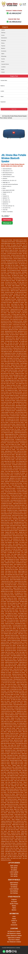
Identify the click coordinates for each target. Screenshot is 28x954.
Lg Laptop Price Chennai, (15, 833)
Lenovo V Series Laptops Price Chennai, (16, 485)
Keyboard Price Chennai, (21, 424)
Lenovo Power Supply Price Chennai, (12, 471)
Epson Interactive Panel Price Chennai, (20, 844)
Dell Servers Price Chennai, (11, 282)
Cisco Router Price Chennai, (6, 466)
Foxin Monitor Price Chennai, (21, 843)
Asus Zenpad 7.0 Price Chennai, (13, 358)
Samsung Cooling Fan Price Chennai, (8, 407)
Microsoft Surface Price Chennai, (11, 370)
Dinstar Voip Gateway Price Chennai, (12, 714)
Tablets (2, 53)
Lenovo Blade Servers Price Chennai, (9, 556)
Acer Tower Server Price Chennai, (11, 388)
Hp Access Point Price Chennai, (16, 483)
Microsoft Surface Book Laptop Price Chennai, (14, 658)
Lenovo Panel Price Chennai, (21, 459)
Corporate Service (5, 64)
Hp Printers (14, 902)
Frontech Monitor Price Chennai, (20, 814)
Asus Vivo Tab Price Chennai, (21, 534)
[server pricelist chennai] (13, 951)
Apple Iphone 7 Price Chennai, (15, 478)
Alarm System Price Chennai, (10, 750)
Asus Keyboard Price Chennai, (19, 537)
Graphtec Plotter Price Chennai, (7, 817)
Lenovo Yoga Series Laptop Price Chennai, (14, 382)
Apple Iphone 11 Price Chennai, (15, 480)
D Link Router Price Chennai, (10, 488)
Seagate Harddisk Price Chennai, (7, 589)
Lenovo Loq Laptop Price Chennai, (14, 686)
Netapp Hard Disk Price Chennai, (11, 660)
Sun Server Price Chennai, (22, 650)
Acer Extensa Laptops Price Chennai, (12, 694)
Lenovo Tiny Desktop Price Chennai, (13, 270)
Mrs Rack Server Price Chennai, (7, 452)
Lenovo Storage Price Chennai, (11, 567)
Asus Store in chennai (14, 940)
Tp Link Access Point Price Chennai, (8, 682)
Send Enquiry (7, 220)
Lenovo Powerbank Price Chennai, (20, 501)
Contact (3, 72)
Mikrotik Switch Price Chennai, (10, 757)
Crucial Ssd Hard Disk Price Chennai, (8, 711)
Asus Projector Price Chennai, (18, 535)
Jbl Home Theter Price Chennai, (11, 436)
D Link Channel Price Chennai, (10, 647)
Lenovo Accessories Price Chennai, (8, 300)
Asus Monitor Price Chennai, (12, 510)
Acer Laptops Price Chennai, (6, 317)
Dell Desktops (14, 885)
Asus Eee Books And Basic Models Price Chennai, (17, 360)
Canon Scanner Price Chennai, (11, 557)
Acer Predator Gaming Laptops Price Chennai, (16, 691)
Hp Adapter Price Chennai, (19, 294)
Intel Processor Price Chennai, (7, 667)
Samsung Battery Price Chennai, (18, 305)
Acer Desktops (14, 893)
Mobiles (14, 906)
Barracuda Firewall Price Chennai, (16, 760)
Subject (2, 96)
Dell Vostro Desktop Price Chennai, (8, 280)
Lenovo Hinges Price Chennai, (21, 463)
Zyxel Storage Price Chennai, (6, 768)
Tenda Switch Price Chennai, (10, 851)
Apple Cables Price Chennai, (21, 454)
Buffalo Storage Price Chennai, (21, 767)
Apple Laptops (14, 866)
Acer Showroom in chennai (14, 942)
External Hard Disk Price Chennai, (20, 721)
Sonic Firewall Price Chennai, (14, 605)
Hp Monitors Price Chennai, (6, 324)
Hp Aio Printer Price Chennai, (21, 608)
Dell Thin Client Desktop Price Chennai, (12, 773)
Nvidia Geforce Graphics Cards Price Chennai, (14, 423)
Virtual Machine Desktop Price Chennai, (9, 598)
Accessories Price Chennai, (6, 287)
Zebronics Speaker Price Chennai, (7, 412)
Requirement (3, 102)
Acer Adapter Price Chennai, (21, 300)
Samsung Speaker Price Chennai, (19, 606)
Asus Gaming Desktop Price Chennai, (20, 351)
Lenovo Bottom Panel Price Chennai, (20, 468)
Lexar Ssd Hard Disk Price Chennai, (16, 446)
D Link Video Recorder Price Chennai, (19, 625)
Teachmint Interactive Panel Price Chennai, (10, 846)
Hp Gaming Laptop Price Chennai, (11, 586)
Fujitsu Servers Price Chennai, (11, 828)
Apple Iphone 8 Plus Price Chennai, (12, 569)
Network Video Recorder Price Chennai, (19, 738)
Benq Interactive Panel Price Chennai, (14, 779)
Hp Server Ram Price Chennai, (20, 427)
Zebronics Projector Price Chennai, (11, 724)
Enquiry (2, 69)
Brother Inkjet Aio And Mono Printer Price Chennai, (14, 516)
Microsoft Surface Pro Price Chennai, (17, 382)
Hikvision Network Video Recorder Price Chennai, (10, 746)
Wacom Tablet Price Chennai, (6, 657)
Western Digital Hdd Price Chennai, (8, 439)
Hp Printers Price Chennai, (20, 346)
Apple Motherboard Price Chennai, (8, 456)
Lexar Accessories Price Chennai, (13, 442)
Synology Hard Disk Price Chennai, (15, 731)
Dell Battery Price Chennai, (15, 289)
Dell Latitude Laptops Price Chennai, (14, 272)
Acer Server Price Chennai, (10, 400)
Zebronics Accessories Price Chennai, (19, 425)
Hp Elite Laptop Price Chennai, (21, 709)
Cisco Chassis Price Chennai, (11, 664)
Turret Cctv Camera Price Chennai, (16, 741)
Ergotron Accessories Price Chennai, (8, 628)
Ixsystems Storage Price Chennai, (19, 765)
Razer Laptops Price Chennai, (14, 831)
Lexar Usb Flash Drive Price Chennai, (8, 441)
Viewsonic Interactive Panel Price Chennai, (14, 783)
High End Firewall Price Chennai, (13, 601)
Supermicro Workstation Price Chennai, (8, 821)
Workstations (4, 37)
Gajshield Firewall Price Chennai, (17, 762)
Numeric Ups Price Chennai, (20, 505)
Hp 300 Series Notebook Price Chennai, (15, 512)
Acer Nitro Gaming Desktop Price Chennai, (13, 697)
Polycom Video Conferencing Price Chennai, (10, 545)
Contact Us (14, 921)
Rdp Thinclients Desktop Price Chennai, (14, 448)
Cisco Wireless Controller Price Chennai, (19, 464)
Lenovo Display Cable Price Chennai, (8, 461)
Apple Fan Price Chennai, (22, 451)
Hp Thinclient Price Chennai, (18, 550)
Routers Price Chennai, (14, 733)
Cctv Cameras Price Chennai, (7, 726)
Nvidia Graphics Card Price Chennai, (20, 240)
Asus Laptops (14, 874)
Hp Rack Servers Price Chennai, (19, 324)
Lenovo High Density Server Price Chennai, (14, 372)
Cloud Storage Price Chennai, (11, 613)
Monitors (3, 48)
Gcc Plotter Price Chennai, (19, 817)
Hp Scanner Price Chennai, (6, 327)
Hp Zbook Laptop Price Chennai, (16, 689)
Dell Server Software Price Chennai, (20, 258)
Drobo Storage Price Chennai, (18, 768)
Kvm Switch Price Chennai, (22, 665)
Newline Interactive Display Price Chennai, (14, 786)
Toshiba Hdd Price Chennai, (15, 753)
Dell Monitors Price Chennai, (18, 275)
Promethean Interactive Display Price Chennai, (14, 789)
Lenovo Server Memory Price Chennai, (13, 444)
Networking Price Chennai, (22, 711)
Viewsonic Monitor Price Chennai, (20, 581)
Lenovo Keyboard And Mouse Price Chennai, (18, 500)
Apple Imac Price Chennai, (14, 329)
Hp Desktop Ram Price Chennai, (14, 552)
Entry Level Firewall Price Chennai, (14, 603)
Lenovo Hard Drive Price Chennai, (7, 501)
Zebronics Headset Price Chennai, (8, 403)
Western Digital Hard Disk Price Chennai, (8, 723)
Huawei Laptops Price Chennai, (21, 836)
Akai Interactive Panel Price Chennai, (14, 813)
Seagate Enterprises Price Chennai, (20, 588)
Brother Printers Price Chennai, (18, 515)
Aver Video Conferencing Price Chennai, (15, 785)
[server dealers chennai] (7, 951)
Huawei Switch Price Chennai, (13, 772)
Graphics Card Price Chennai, (7, 240)
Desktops (3, 32)
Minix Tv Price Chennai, (20, 520)
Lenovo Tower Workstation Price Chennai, (15, 371)
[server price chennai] (10, 951)
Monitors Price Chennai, (21, 243)
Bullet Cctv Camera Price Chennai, (8, 728)
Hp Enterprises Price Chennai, (21, 562)
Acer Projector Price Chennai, (6, 402)
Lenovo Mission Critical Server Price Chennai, (9, 469)
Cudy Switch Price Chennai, (11, 853)
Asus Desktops (14, 891)
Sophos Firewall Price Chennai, (7, 839)
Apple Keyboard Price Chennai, (11, 451)
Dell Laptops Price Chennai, (17, 245)
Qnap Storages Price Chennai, (11, 571)
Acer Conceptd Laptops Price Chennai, (14, 692)
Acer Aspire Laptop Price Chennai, (16, 642)
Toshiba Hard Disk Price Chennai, (7, 581)
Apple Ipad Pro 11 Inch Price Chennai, (12, 481)
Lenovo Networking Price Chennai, (7, 594)
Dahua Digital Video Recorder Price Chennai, (17, 745)
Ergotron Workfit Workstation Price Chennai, (18, 579)
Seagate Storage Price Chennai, (17, 763)
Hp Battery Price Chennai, (22, 299)
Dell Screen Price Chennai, (13, 343)
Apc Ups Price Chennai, (14, 334)
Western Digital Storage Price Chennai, (8, 243)
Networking (3, 56)
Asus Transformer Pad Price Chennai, (8, 354)
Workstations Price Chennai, (6, 626)
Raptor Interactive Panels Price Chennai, (13, 736)
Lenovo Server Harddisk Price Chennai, (12, 420)
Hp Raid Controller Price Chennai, (14, 426)
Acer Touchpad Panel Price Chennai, (12, 419)
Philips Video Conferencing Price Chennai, (13, 777)
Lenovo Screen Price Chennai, (7, 468)
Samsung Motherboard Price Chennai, (12, 559)
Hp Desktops (14, 887)
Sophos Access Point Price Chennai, (8, 838)
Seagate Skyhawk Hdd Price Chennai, (12, 434)
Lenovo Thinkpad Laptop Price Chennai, (8, 353)
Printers (2, 43)
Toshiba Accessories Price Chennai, (17, 309)
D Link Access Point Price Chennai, (8, 490)
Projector (3, 45)
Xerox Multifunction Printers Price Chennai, (13, 267)
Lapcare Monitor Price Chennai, (19, 822)
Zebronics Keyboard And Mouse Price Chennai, (11, 429)
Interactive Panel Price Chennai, (18, 779)
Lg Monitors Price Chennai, (6, 515)
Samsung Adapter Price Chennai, (8, 297)
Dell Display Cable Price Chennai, (7, 505)
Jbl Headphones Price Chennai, (21, 439)
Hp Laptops (14, 870)
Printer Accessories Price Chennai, (12, 339)
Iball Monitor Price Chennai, (21, 821)
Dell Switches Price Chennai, (6, 503)
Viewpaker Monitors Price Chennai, (12, 336)
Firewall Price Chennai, (19, 594)
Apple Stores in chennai (14, 938)
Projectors (14, 899)
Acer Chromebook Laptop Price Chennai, (9, 633)
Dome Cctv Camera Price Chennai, (20, 726)
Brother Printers (14, 904)
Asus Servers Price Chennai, (16, 858)
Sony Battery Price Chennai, (19, 307)
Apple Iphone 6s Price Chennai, (16, 476)
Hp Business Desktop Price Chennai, (14, 474)
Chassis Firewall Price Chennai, (11, 599)
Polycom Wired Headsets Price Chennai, (19, 701)
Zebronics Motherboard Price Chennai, (20, 402)
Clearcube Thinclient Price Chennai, (12, 800)
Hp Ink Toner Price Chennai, (10, 405)
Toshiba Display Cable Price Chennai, (20, 503)
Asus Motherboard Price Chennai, (18, 539)
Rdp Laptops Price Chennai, (6, 464)
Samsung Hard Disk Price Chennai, (11, 735)
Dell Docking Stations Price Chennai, (20, 679)
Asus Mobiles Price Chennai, (10, 534)
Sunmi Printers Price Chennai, (7, 721)
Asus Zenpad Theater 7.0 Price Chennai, (12, 356)
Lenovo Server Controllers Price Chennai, (17, 414)
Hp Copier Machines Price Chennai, (12, 621)
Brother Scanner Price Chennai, (7, 520)
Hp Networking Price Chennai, (21, 410)
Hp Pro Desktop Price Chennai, (16, 687)
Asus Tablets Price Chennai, (22, 353)
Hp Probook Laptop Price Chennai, (19, 314)
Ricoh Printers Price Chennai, (11, 684)
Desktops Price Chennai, (9, 333)
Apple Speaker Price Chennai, (10, 458)
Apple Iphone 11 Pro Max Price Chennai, (13, 549)
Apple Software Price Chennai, (21, 405)
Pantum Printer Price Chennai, (19, 669)
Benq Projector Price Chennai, (16, 525)
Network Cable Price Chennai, (10, 665)
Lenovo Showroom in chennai (14, 935)
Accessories (3, 51)
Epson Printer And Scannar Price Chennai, (9, 610)
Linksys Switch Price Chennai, (21, 838)
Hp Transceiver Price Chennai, (12, 268)
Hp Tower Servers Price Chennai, (21, 292)
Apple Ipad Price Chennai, (10, 338)
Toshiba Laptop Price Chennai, (7, 669)
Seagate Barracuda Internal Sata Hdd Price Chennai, (16, 437)
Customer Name (4, 80)
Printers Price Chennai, (9, 346)
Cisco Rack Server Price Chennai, (20, 591)
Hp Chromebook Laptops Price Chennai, (14, 493)
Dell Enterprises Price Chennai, (7, 564)
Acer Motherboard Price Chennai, (13, 417)
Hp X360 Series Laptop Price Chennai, (20, 316)
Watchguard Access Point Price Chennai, (9, 841)
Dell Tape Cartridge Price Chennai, (12, 630)
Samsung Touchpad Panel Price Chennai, (9, 409)
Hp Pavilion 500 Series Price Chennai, (20, 322)
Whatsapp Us (7, 223)
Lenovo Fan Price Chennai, (10, 463)
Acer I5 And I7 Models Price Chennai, (12, 395)
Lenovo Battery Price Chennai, (17, 304)
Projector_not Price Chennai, (21, 400)
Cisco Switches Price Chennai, (15, 577)
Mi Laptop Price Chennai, (21, 654)
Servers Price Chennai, (19, 333)
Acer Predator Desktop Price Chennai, (19, 554)
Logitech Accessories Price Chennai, (12, 662)
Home (14, 916)
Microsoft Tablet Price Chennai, (15, 507)
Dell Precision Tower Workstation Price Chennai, (14, 541)
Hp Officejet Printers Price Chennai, (19, 348)
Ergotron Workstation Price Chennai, (20, 626)
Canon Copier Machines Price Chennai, (18, 677)
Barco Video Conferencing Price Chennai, (14, 782)
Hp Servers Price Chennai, (10, 292)
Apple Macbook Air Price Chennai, (11, 331)
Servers (2, 35)
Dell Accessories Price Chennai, (19, 287)
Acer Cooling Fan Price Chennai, (7, 432)
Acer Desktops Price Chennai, (18, 317)
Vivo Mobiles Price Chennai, (10, 527)
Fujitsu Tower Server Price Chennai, (12, 829)
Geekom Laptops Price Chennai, (11, 849)
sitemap (18, 947)
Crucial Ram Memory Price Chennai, (20, 708)
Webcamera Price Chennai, (18, 657)
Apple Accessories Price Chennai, (20, 295)
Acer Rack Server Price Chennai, (12, 611)
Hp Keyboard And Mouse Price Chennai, (13, 385)
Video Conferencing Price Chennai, (20, 544)
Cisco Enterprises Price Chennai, (11, 390)
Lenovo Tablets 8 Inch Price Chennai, (20, 366)
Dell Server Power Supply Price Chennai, (9, 260)
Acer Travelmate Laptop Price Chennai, (19, 632)
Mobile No (3, 85)
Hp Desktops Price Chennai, (17, 321)
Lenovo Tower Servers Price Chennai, (17, 319)
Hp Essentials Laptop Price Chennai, (8, 709)
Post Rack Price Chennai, (15, 415)
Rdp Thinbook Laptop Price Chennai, (20, 248)
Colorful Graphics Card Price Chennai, (8, 241)
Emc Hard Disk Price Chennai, (10, 650)
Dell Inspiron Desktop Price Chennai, (20, 278)
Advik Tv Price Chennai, (11, 596)
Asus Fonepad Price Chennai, (6, 535)
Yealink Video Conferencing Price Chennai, (14, 793)
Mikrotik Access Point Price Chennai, (12, 804)
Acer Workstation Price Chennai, (19, 672)
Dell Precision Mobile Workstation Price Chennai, (16, 285)
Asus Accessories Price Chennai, (7, 523)
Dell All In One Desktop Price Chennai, (12, 398)
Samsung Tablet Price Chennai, (11, 532)
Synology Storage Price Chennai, (11, 618)
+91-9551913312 (15, 21)
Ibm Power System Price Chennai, (16, 670)
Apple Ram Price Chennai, (19, 740)
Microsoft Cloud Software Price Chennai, (9, 378)
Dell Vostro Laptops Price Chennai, (11, 251)
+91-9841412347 (15, 13)
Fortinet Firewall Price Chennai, (21, 241)
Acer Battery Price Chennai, (6, 302)
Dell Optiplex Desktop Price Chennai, (17, 273)
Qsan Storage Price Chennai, (13, 775)
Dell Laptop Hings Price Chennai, (11, 341)
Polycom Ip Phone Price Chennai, (12, 848)
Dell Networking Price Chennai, (20, 593)
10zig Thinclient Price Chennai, (13, 802)
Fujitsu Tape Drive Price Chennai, (13, 790)
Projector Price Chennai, (9, 623)
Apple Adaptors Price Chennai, (11, 299)
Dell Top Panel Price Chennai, (13, 620)
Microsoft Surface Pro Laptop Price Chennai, (9, 250)
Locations (3, 66)
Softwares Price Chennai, (16, 718)
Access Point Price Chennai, (21, 681)
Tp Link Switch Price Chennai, (21, 719)
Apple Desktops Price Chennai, (13, 561)
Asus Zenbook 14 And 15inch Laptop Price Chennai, (14, 529)
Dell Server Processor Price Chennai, (18, 255)
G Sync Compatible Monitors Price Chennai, (19, 431)
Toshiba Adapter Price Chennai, (16, 311)
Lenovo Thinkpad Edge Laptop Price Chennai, (18, 522)
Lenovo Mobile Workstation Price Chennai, (19, 655)
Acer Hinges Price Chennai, (10, 410)
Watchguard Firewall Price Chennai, (8, 608)
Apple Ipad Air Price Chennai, (11, 616)
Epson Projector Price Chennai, (11, 572)
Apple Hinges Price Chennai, (21, 458)
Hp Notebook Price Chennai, (10, 648)
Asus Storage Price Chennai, (11, 584)
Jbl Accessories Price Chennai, (19, 540)
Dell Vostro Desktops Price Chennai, (18, 277)
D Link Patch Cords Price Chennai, (16, 495)
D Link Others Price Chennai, (21, 488)
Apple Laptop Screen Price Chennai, (20, 466)
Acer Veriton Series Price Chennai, (16, 392)
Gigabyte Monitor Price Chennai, (18, 824)
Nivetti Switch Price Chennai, (6, 844)
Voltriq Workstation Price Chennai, (8, 816)
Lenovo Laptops (14, 872)
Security (3, 59)
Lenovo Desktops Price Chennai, (14, 312)
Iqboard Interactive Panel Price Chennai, (16, 812)
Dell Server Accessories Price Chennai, (14, 253)
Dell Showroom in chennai (14, 933)
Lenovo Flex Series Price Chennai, (14, 638)
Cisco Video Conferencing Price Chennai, (15, 792)
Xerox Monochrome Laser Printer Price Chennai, (14, 574)
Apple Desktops (14, 883)
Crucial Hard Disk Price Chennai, (7, 740)
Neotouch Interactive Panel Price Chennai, (16, 834)
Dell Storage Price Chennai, (22, 596)
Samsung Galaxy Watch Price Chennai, (12, 380)
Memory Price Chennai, (9, 708)
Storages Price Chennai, (20, 373)
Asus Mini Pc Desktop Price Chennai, (15, 856)
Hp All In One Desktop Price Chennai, (18, 473)
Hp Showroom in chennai (14, 931)
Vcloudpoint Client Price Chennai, (20, 376)
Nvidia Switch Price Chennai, (12, 755)
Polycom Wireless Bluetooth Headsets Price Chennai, (12, 703)
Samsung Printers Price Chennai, (17, 365)
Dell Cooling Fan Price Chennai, (12, 265)
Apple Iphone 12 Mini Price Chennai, (12, 635)
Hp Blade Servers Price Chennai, (19, 643)
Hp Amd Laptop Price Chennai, (11, 491)
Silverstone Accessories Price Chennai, (19, 674)
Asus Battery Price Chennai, (19, 523)
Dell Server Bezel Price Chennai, (19, 257)
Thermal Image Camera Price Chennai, (20, 518)
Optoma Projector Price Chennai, (11, 730)
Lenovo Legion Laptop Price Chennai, (12, 637)
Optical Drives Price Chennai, (19, 589)
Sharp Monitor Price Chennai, (6, 822)
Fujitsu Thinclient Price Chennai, (11, 799)
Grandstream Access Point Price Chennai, (15, 806)
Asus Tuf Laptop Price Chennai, (11, 855)
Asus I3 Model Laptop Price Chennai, (8, 361)
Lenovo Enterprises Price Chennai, (20, 564)
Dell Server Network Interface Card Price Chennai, (16, 262)
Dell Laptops (14, 868)
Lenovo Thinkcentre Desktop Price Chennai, (13, 246)
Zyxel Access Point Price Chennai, (13, 797)
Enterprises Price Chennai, (10, 562)
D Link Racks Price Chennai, (16, 496)
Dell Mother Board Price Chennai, (12, 344)
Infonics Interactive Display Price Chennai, (14, 810)
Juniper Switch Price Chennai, (16, 770)
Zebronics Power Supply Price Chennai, (16, 375)
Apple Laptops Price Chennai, (17, 327)
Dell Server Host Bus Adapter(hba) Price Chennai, (14, 262)
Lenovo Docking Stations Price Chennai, (8, 681)
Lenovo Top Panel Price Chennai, (8, 459)
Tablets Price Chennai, (14, 290)
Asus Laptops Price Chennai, (19, 349)
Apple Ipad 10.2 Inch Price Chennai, (14, 508)
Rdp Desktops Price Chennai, (19, 447)
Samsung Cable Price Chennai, (21, 407)
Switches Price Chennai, (10, 719)
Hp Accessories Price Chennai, (7, 294)
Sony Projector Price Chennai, (7, 593)
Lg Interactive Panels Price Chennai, (20, 452)
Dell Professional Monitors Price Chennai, (14, 644)
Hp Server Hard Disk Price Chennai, (17, 422)
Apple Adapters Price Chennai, (18, 302)
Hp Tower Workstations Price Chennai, (19, 326)
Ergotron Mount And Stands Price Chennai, (9, 583)
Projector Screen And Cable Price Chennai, (15, 576)
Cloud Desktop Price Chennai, (20, 623)
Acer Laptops (14, 876)
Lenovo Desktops (14, 889)
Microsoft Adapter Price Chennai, (7, 368)
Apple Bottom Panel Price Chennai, (8, 454)
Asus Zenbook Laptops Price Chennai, (12, 363)
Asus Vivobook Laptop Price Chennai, (18, 529)
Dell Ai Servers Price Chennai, (13, 706)
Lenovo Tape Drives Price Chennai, (8, 566)
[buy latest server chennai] (15, 951)
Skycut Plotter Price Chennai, (10, 843)
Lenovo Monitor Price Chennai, (11, 547)
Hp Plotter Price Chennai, (19, 474)
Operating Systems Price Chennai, (12, 716)
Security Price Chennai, (22, 724)
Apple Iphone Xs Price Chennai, (13, 615)
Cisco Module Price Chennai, (10, 654)
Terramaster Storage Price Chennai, (8, 767)
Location (2, 91)
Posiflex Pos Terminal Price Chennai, (14, 640)
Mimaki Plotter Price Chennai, (21, 816)
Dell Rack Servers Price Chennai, (11, 284)
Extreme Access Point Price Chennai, (12, 795)
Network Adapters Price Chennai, (7, 713)
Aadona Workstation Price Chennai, (19, 819)
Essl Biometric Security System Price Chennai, (14, 752)
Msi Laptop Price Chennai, (6, 588)
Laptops (3, 30)
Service (2, 61)
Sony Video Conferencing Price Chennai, (14, 835)
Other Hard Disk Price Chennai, (20, 667)
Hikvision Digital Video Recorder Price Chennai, (14, 742)
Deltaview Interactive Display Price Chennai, (14, 809)
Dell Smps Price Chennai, (22, 586)
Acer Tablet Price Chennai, (16, 699)
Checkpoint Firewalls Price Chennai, (13, 758)
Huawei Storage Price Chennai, (21, 839)
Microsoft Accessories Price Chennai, (20, 513)
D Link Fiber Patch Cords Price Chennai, (18, 498)
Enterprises (3, 40)
